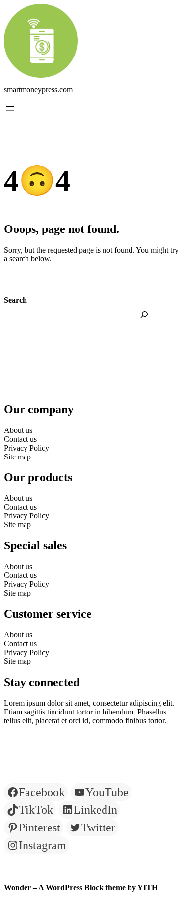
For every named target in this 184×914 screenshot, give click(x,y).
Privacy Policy (26, 448)
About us (18, 430)
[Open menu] (10, 108)
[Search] (144, 314)
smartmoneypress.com (38, 90)
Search (15, 300)
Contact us (20, 439)
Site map (17, 457)
